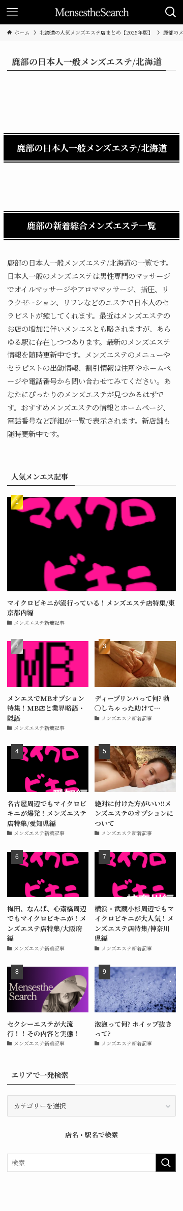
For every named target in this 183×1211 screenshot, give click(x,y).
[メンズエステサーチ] (92, 12)
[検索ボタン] (171, 12)
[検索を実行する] (166, 1163)
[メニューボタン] (12, 12)
